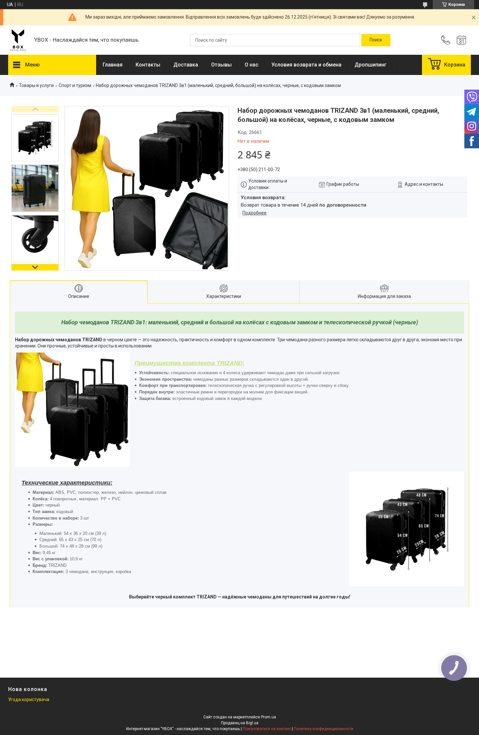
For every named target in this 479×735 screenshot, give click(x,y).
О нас (251, 65)
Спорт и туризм (75, 85)
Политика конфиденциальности (323, 729)
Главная (113, 65)
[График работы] (461, 40)
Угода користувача (28, 699)
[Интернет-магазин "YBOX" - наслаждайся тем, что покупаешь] (18, 40)
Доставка (185, 65)
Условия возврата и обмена (306, 65)
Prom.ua (268, 717)
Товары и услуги (36, 85)
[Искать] (375, 40)
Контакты (148, 65)
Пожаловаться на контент (267, 729)
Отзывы (221, 65)
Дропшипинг (370, 65)
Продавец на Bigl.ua (239, 723)
